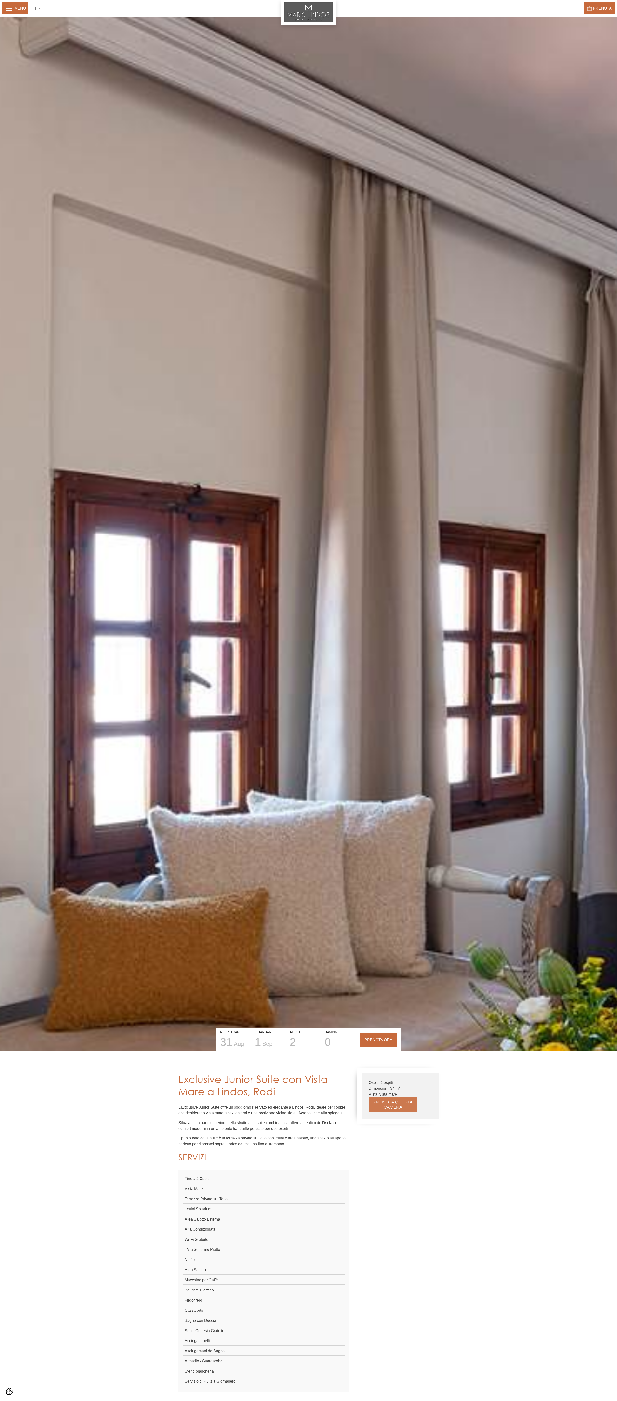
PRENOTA (602, 8)
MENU (20, 8)
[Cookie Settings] (9, 1391)
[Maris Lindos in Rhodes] (308, 12)
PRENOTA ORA (378, 1040)
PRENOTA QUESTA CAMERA (393, 1105)
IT (35, 8)
